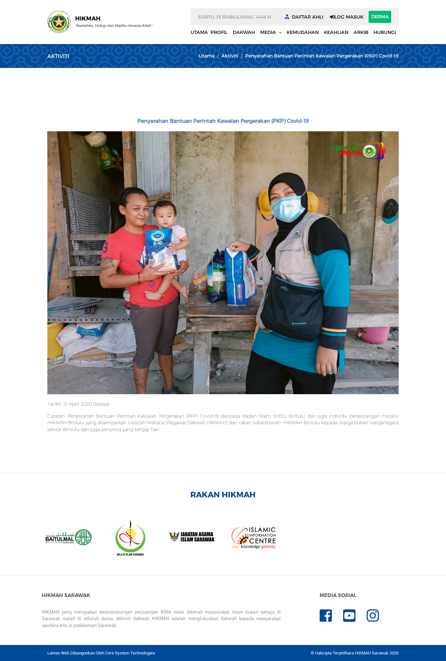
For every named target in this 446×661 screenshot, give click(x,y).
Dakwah (244, 32)
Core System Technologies (130, 653)
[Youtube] (355, 619)
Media (268, 32)
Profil (219, 32)
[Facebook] (331, 619)
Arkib (361, 32)
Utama (199, 32)
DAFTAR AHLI (307, 17)
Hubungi (385, 32)
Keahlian (336, 32)
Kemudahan (303, 32)
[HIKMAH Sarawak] (99, 22)
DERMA (380, 16)
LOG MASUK (348, 17)
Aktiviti (229, 55)
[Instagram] (378, 619)
